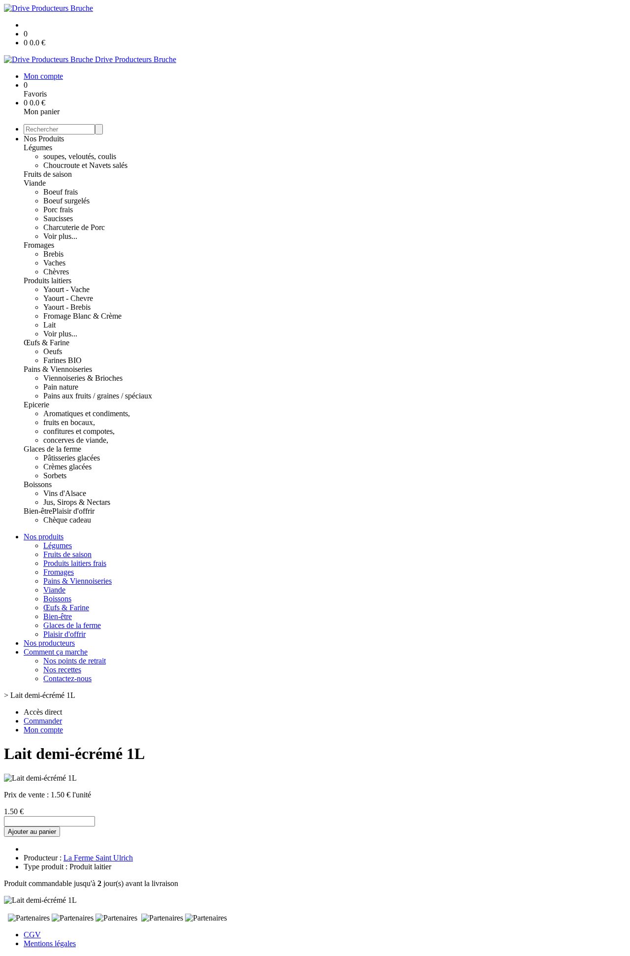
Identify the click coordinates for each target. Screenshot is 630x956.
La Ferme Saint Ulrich (98, 858)
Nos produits (43, 536)
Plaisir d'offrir (73, 511)
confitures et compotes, (79, 431)
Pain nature (60, 387)
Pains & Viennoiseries (58, 369)
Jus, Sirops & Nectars (76, 502)
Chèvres (56, 271)
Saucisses (58, 218)
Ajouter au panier (32, 831)
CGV (32, 934)
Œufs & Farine (46, 342)
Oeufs (52, 351)
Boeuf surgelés (66, 201)
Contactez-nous (67, 678)
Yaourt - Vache (66, 289)
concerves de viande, (75, 440)
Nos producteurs (49, 643)
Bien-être (38, 511)
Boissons (38, 484)
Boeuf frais (60, 192)
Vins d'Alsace (64, 493)
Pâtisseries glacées (71, 458)
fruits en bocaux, (69, 422)
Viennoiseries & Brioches (83, 378)
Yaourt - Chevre (68, 298)
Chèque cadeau (67, 520)
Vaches (54, 263)
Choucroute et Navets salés (85, 165)
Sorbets (54, 475)
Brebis (53, 254)
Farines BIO (62, 360)
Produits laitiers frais (74, 563)
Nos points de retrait (74, 661)
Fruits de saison (48, 174)
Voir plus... (60, 236)
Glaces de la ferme (52, 449)
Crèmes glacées (67, 466)
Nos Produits (44, 138)
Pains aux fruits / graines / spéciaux (97, 396)
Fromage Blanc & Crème (82, 316)
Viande (35, 183)
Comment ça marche (56, 652)
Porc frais (58, 209)
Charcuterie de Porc (74, 227)
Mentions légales (50, 943)
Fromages (39, 245)
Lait (49, 325)
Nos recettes (62, 669)
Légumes (38, 147)
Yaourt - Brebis (67, 307)
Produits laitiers (47, 280)
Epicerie (36, 404)
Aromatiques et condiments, (86, 413)
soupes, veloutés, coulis (79, 156)
